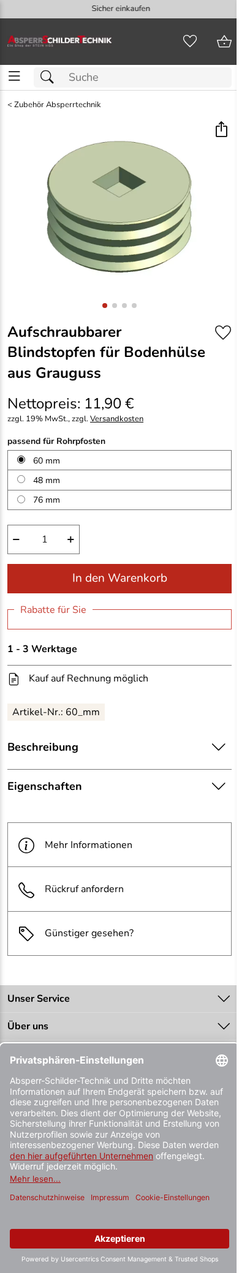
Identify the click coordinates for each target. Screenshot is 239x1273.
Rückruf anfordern (84, 889)
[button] (221, 130)
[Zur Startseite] (59, 41)
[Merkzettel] (190, 41)
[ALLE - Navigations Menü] (14, 76)
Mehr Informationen (88, 845)
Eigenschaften (44, 786)
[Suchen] (50, 77)
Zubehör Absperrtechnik (57, 105)
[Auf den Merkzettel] (223, 333)
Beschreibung (42, 747)
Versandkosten (116, 419)
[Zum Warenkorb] (224, 41)
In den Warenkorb (119, 578)
